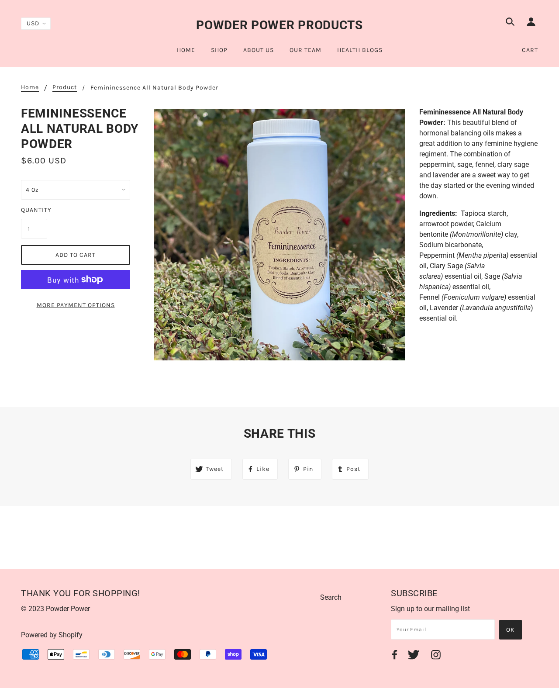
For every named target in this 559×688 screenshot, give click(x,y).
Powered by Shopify (52, 635)
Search (331, 597)
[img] (510, 23)
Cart (530, 50)
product (64, 87)
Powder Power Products (279, 25)
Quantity (34, 210)
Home (30, 87)
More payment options (76, 305)
